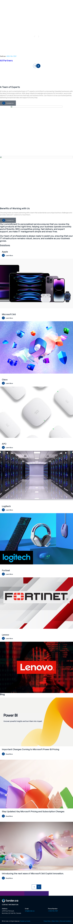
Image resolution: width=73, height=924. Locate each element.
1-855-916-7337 (11, 56)
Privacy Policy (47, 921)
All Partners (6, 60)
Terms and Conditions (65, 921)
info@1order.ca (29, 911)
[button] (34, 36)
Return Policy (55, 921)
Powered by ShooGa (25, 921)
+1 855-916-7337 (53, 911)
